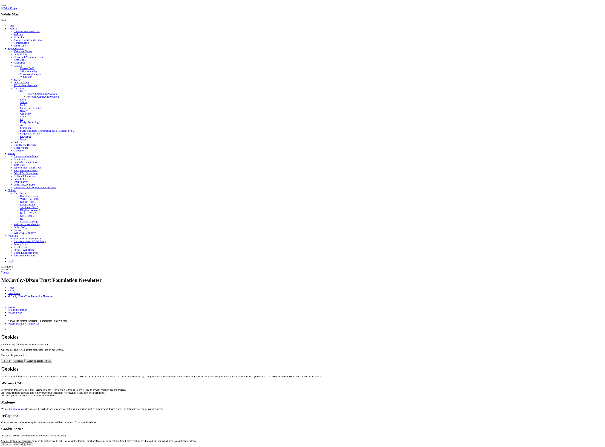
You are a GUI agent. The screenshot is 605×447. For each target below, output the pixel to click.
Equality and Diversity (25, 145)
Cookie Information (17, 309)
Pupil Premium (21, 82)
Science (24, 116)
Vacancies (19, 37)
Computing (25, 128)
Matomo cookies (17, 409)
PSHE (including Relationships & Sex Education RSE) (47, 130)
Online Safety (21, 181)
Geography (25, 113)
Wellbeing (13, 235)
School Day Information (26, 173)
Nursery (18, 65)
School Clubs (20, 179)
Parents (11, 153)
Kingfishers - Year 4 (30, 210)
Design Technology (30, 122)
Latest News (20, 159)
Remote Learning (28, 221)
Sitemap (12, 307)
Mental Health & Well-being (28, 238)
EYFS (23, 91)
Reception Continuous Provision (42, 96)
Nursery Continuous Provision (41, 94)
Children (12, 190)
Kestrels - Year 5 (28, 213)
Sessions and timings (30, 74)
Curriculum (19, 88)
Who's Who (20, 45)
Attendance (19, 62)
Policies (18, 142)
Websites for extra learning (27, 224)
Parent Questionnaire (24, 184)
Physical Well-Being (24, 250)
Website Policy (15, 312)
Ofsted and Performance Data (28, 57)
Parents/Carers (21, 244)
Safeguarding (20, 54)
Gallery (17, 230)
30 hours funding (28, 71)
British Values (21, 147)
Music (23, 139)
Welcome (18, 34)
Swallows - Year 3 (29, 207)
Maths (23, 105)
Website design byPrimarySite (23, 323)
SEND (17, 79)
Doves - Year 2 (27, 204)
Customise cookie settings (38, 361)
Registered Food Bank (25, 255)
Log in (11, 261)
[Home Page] (9, 8)
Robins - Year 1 (28, 201)
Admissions (20, 59)
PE (21, 119)
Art (21, 125)
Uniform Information (24, 176)
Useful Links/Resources (26, 252)
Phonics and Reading (30, 108)
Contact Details (21, 42)
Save (28, 444)
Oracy (23, 99)
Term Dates (19, 164)
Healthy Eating (21, 247)
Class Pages (20, 193)
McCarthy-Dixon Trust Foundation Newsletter (31, 296)
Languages (25, 136)
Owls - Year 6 (27, 216)
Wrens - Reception (29, 198)
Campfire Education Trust (27, 31)
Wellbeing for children (25, 233)
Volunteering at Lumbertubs (28, 40)
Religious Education (30, 133)
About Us (12, 28)
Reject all (7, 361)
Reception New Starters (25, 170)
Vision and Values (23, 51)
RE (21, 218)
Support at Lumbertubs (25, 162)
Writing (24, 102)
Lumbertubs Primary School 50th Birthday (35, 187)
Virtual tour (26, 76)
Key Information (16, 48)
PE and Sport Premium (25, 85)
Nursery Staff (27, 68)
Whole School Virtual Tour (27, 167)
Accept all (18, 361)
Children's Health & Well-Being (30, 241)
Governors (19, 150)
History (24, 111)
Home (11, 25)
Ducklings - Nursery (30, 196)
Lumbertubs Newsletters (26, 156)
